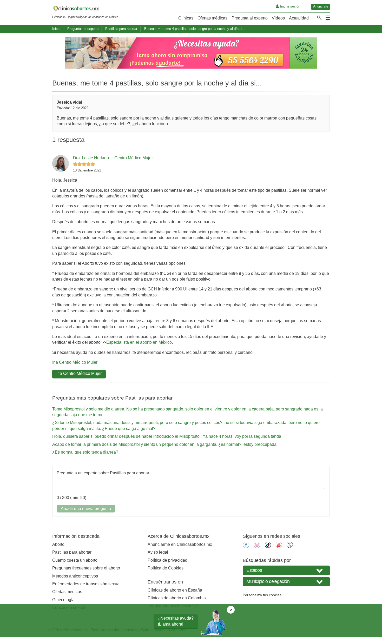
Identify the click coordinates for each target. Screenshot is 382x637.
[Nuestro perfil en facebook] (246, 546)
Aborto (58, 544)
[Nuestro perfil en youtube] (278, 546)
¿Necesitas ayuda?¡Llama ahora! (176, 621)
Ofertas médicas (212, 18)
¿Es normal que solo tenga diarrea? (85, 452)
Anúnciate (320, 6)
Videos (278, 18)
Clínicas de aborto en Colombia (177, 598)
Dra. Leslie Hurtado (91, 158)
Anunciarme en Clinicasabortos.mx (180, 544)
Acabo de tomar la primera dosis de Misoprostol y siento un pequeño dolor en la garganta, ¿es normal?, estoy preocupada (164, 444)
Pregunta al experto (250, 18)
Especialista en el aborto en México (139, 342)
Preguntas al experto (82, 29)
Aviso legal (158, 552)
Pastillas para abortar (121, 29)
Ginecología (63, 600)
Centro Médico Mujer (133, 158)
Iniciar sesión (289, 6)
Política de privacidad (167, 560)
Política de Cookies (165, 568)
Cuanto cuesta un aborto (74, 560)
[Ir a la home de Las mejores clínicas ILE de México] (85, 9)
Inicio (56, 29)
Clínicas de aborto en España (175, 590)
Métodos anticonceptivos (75, 576)
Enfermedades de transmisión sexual (86, 584)
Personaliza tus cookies (262, 595)
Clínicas (185, 18)
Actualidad (299, 18)
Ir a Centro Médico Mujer (74, 362)
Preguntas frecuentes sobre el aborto (86, 568)
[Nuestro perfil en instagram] (257, 546)
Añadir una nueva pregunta (86, 508)
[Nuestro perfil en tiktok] (268, 546)
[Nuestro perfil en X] (289, 546)
